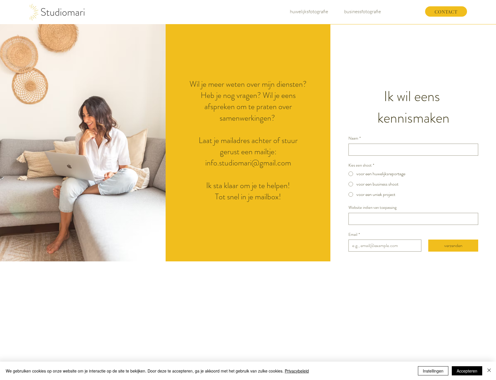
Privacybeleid (297, 371)
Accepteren (467, 371)
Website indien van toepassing (372, 207)
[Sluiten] (489, 370)
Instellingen (433, 371)
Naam (354, 138)
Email (354, 234)
